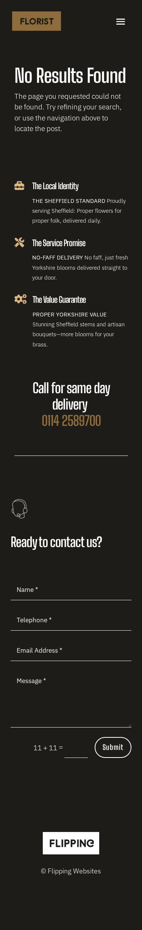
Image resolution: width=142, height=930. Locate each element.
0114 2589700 (71, 421)
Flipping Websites (74, 871)
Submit (113, 747)
